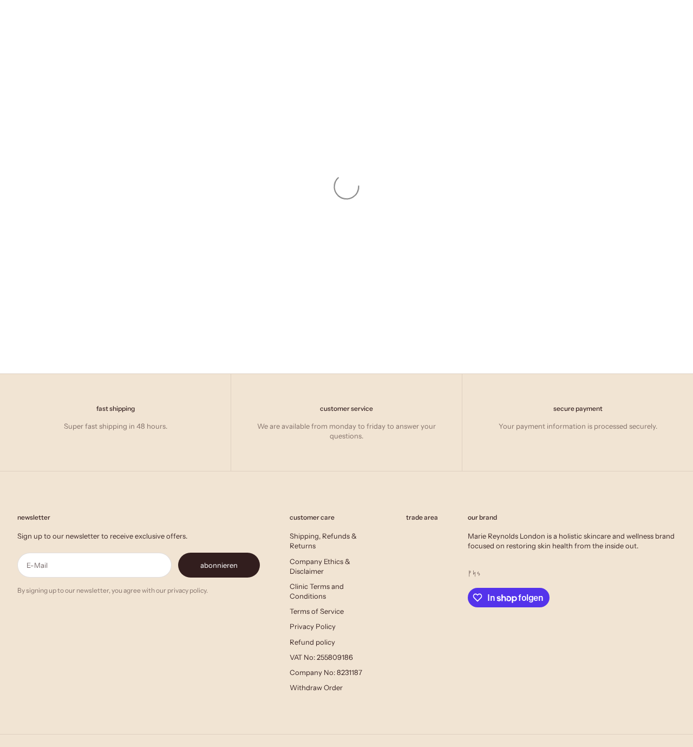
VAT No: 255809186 (321, 657)
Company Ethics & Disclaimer (320, 566)
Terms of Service (317, 611)
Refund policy (312, 642)
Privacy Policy (313, 626)
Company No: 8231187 (326, 672)
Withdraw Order (316, 687)
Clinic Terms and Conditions (317, 591)
